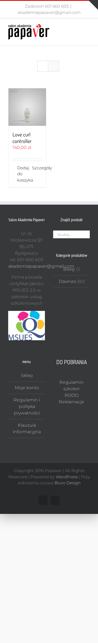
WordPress (67, 476)
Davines (67, 281)
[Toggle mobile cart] (78, 27)
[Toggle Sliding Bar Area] (93, 5)
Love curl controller (22, 137)
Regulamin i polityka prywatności (27, 406)
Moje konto (27, 387)
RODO (71, 395)
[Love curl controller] (27, 107)
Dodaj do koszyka (22, 174)
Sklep (27, 375)
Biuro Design (67, 482)
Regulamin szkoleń (71, 385)
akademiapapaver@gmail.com (49, 12)
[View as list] (53, 66)
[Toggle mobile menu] (87, 27)
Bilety (69, 269)
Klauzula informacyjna (27, 428)
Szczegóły (37, 167)
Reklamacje (71, 401)
